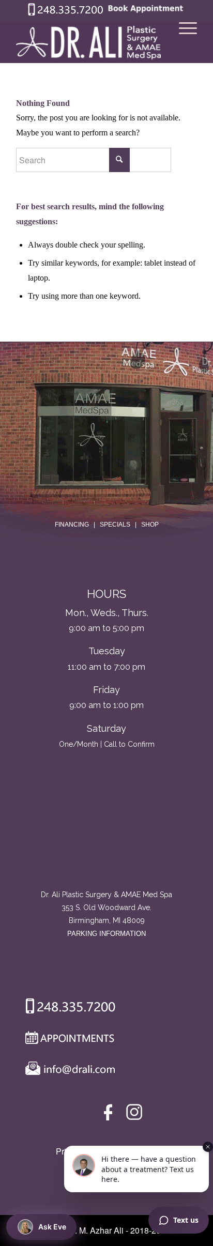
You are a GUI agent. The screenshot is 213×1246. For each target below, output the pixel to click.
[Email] (67, 1070)
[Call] (66, 1008)
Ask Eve (52, 1226)
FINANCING (72, 524)
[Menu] (183, 42)
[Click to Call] (65, 13)
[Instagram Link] (134, 1114)
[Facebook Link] (110, 1114)
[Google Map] (106, 845)
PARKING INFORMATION (106, 933)
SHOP (150, 524)
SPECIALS (115, 524)
